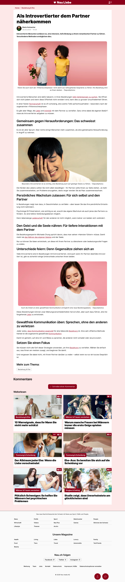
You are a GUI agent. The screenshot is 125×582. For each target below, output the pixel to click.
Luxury (76, 539)
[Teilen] (97, 576)
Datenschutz (57, 566)
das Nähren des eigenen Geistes (38, 237)
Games (76, 523)
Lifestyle (17, 526)
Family (95, 539)
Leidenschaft (37, 218)
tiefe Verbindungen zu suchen (85, 97)
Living (36, 539)
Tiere (35, 543)
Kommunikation (55, 334)
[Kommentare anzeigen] (105, 576)
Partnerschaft (35, 104)
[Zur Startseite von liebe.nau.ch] (62, 2)
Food (15, 543)
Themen (36, 526)
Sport (56, 519)
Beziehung (73, 331)
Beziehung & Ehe (28, 8)
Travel (56, 543)
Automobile (78, 543)
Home (17, 8)
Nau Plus (57, 523)
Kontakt (47, 566)
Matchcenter (78, 519)
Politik (36, 519)
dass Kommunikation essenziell (40, 331)
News (16, 519)
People (95, 519)
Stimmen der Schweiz (100, 523)
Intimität (47, 111)
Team (34, 566)
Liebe (38, 111)
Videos (36, 523)
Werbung (27, 566)
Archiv (56, 526)
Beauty (16, 547)
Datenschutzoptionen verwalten (90, 566)
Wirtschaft (17, 523)
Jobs (40, 566)
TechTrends (97, 543)
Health (16, 539)
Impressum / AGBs (70, 566)
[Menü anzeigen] (110, 2)
